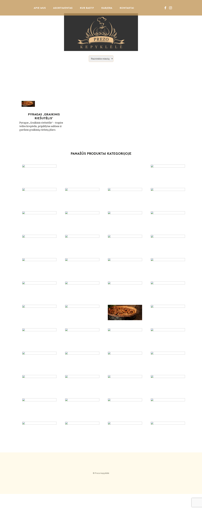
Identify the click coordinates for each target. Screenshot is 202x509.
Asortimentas (62, 8)
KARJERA (106, 8)
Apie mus (40, 8)
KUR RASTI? (87, 8)
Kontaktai (127, 8)
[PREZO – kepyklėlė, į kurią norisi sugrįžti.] (101, 25)
